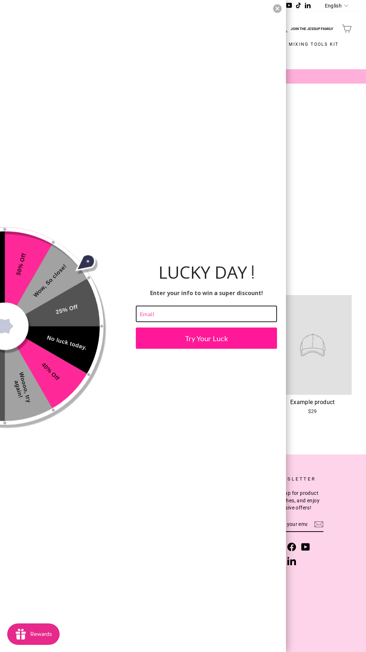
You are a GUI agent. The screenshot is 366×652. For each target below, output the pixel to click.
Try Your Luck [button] (206, 338)
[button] (277, 8)
